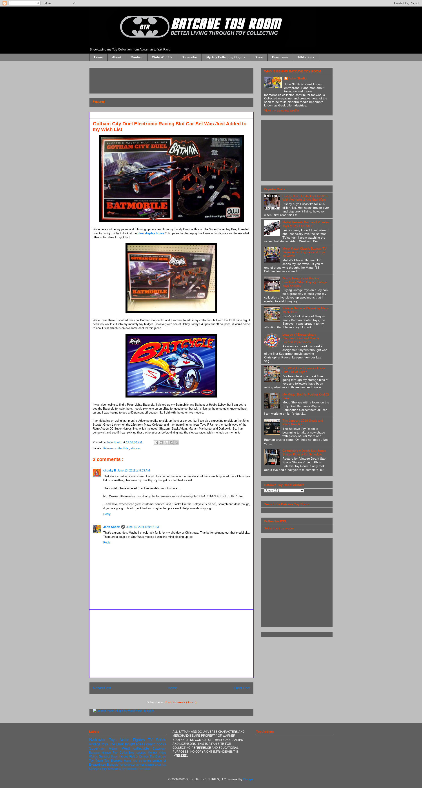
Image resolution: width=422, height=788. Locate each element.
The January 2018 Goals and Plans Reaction (302, 422)
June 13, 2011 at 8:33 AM (133, 470)
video (162, 752)
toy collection (144, 764)
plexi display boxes (151, 233)
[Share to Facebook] (171, 442)
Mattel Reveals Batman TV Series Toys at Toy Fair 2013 (305, 224)
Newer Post (102, 688)
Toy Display (114, 768)
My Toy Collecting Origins (225, 57)
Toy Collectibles (124, 752)
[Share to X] (166, 442)
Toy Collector (127, 764)
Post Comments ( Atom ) (180, 702)
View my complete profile (281, 110)
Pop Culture (144, 769)
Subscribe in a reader (279, 528)
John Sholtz (111, 527)
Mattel (128, 760)
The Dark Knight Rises (127, 744)
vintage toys (99, 744)
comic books (156, 744)
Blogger (248, 779)
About (116, 57)
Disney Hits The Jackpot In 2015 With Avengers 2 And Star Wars (304, 197)
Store (259, 57)
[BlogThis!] (161, 442)
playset (157, 764)
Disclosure (280, 57)
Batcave (95, 752)
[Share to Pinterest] (176, 442)
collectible (122, 448)
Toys (114, 740)
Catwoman (159, 748)
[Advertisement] (173, 79)
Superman (99, 748)
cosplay (142, 752)
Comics (144, 756)
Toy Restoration (130, 769)
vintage (107, 752)
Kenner (153, 752)
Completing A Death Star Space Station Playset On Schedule (304, 452)
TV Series (157, 740)
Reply (107, 514)
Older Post (242, 688)
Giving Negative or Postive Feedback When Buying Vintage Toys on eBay (304, 282)
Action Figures (134, 740)
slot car (135, 448)
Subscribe (189, 57)
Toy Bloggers (114, 760)
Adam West (121, 748)
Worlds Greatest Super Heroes (109, 756)
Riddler (134, 756)
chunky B (109, 470)
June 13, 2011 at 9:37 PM (142, 527)
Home (98, 57)
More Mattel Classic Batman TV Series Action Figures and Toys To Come (304, 252)
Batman (108, 448)
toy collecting (143, 760)
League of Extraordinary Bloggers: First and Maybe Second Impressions (300, 338)
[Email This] (156, 442)
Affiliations (306, 57)
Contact (137, 57)
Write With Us (162, 57)
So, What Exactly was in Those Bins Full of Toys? (303, 370)
